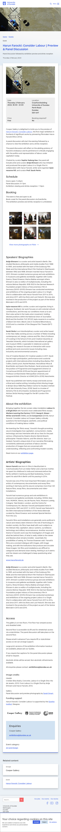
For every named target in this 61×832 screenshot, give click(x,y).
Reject (44, 822)
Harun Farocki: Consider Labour (19, 783)
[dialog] (30, 822)
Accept (36, 822)
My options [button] (53, 822)
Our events (45, 799)
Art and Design (12, 748)
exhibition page (27, 453)
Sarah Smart (48, 693)
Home (5, 37)
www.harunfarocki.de (15, 560)
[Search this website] (51, 3)
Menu (54, 4)
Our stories (54, 799)
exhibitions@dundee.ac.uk (20, 735)
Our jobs (37, 799)
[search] (21, 800)
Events (11, 37)
